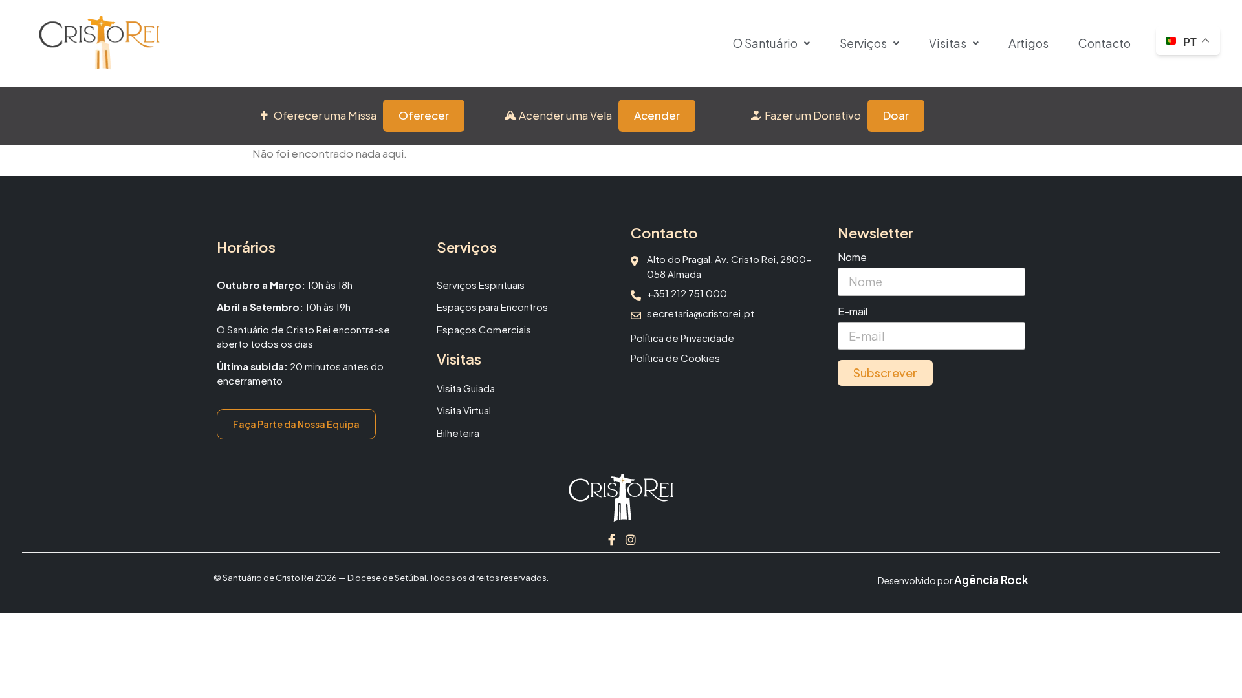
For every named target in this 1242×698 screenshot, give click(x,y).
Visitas (947, 43)
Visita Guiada (466, 388)
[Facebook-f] (611, 539)
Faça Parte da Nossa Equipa (296, 424)
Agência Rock (991, 580)
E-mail (852, 312)
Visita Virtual (464, 410)
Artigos (1028, 43)
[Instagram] (631, 539)
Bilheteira (458, 433)
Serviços (863, 43)
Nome (852, 258)
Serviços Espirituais (481, 285)
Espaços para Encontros (492, 307)
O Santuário (765, 43)
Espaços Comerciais (484, 329)
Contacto (1104, 43)
